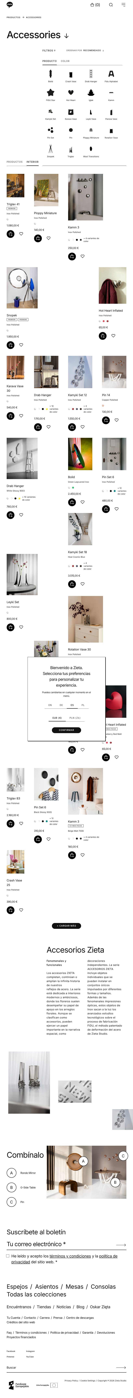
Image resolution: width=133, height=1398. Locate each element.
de (61, 705)
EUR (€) (57, 717)
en (50, 705)
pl (83, 705)
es (72, 705)
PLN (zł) (75, 717)
